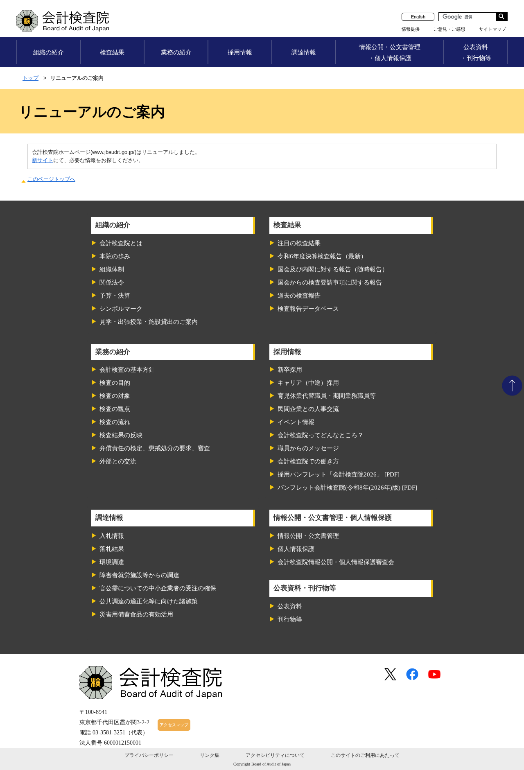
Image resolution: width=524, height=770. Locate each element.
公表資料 (290, 606)
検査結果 (112, 52)
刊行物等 (290, 619)
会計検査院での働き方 (308, 461)
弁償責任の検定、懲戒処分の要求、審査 (154, 448)
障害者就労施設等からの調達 (139, 575)
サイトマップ (492, 29)
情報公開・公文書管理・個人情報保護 (389, 52)
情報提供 (411, 29)
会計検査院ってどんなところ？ (321, 435)
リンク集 (209, 755)
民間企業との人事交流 (308, 409)
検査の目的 (114, 382)
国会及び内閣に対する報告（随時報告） (333, 269)
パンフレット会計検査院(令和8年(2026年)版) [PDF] (347, 487)
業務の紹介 (176, 52)
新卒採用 (290, 369)
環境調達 (111, 562)
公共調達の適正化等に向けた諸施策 (148, 601)
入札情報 (111, 536)
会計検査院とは (120, 243)
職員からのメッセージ (308, 448)
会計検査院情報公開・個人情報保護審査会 (336, 562)
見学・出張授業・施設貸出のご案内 (148, 321)
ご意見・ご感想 (449, 29)
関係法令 (111, 282)
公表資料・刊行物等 (476, 52)
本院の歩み (114, 256)
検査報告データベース (308, 308)
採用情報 (240, 52)
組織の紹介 (48, 52)
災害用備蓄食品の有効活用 (136, 614)
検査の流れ (114, 422)
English (418, 16)
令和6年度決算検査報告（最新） (322, 256)
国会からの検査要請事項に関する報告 (330, 282)
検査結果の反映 (120, 435)
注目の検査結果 (299, 243)
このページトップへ (51, 179)
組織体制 (111, 269)
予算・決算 (114, 295)
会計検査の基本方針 (127, 369)
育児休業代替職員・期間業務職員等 (327, 396)
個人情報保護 (296, 549)
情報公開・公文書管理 (308, 536)
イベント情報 (296, 422)
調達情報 (303, 52)
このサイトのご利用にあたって (365, 755)
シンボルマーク (120, 308)
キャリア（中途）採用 (308, 382)
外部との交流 (117, 461)
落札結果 (111, 549)
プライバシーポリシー (149, 755)
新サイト (42, 160)
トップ (30, 78)
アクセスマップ (174, 725)
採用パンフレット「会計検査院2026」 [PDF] (339, 474)
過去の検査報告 (299, 295)
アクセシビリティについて (275, 755)
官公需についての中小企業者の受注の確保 (157, 588)
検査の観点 (114, 409)
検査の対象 (114, 396)
